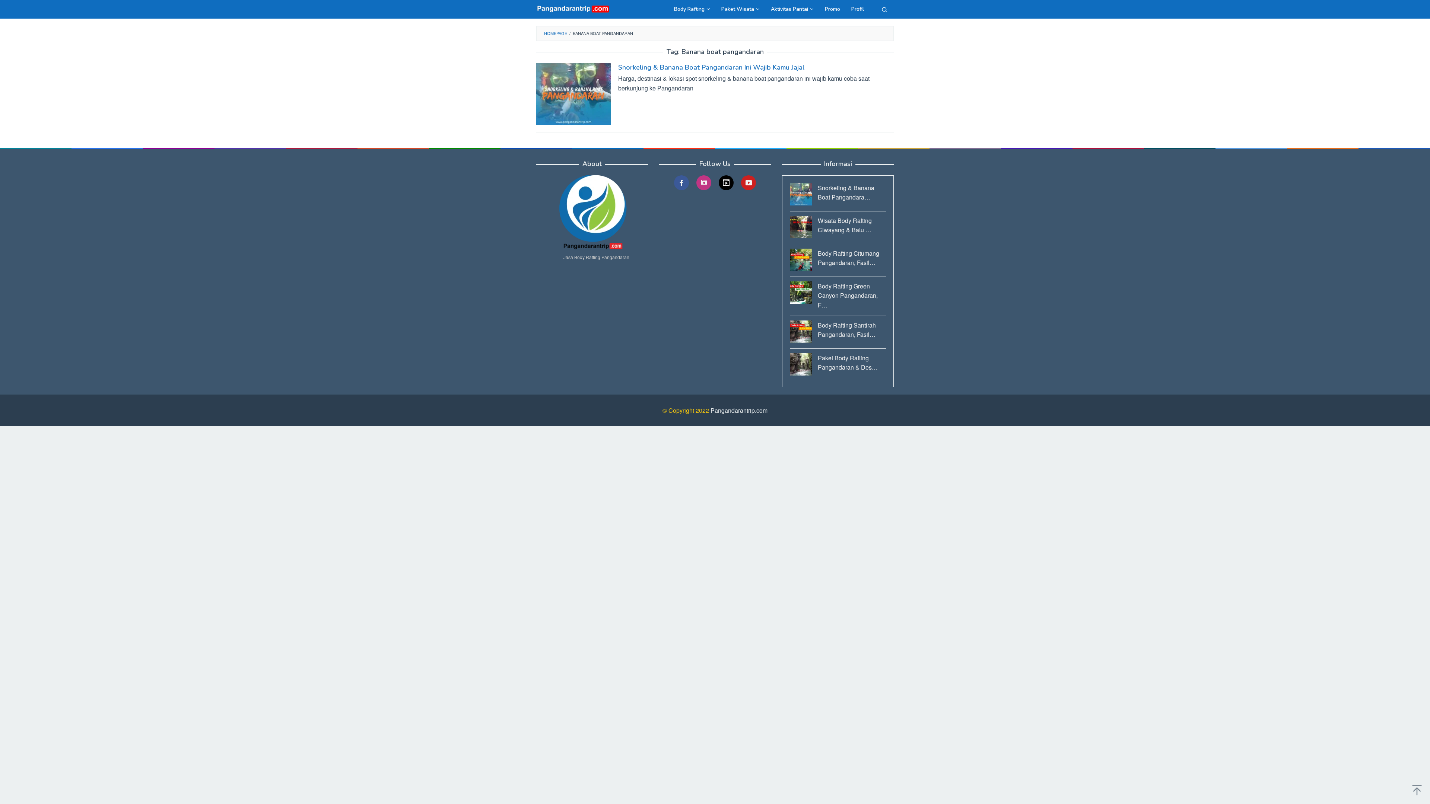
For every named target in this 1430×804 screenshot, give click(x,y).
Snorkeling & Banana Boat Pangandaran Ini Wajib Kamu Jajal (711, 67)
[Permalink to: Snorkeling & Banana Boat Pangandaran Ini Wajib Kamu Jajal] (573, 93)
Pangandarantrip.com (739, 410)
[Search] (884, 9)
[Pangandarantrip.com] (573, 8)
